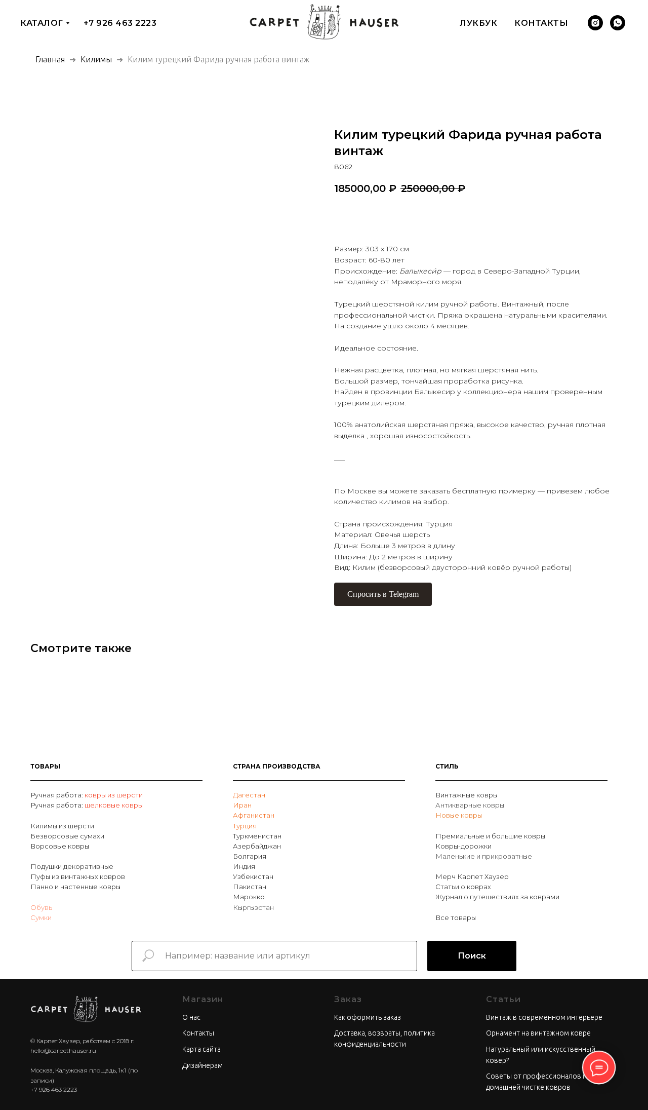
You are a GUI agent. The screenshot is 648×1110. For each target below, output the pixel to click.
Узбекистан (253, 876)
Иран (242, 805)
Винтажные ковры (466, 795)
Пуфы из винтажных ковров (77, 876)
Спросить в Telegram (383, 594)
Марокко (249, 897)
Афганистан (253, 815)
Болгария (249, 856)
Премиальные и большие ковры (490, 836)
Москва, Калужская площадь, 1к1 (78, 1070)
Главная (50, 59)
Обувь (41, 907)
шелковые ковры (114, 805)
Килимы (97, 59)
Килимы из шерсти (62, 826)
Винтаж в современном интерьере (544, 1017)
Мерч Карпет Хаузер (472, 876)
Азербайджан (257, 846)
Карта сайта (201, 1049)
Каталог (41, 23)
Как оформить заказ (367, 1017)
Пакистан (249, 887)
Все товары (455, 917)
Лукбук (478, 23)
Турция (245, 826)
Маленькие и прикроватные (483, 856)
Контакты (541, 23)
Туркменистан (257, 836)
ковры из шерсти (114, 795)
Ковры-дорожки (463, 846)
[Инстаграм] (595, 22)
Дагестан (249, 795)
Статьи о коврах (463, 887)
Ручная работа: (57, 795)
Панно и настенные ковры (75, 887)
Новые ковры (458, 815)
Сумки (41, 917)
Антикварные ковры (469, 805)
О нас (191, 1017)
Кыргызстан (253, 907)
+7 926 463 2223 (120, 23)
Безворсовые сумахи (67, 836)
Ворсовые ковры (59, 846)
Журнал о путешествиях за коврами (497, 897)
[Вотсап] (617, 22)
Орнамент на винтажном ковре (538, 1033)
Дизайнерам (202, 1065)
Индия (244, 866)
